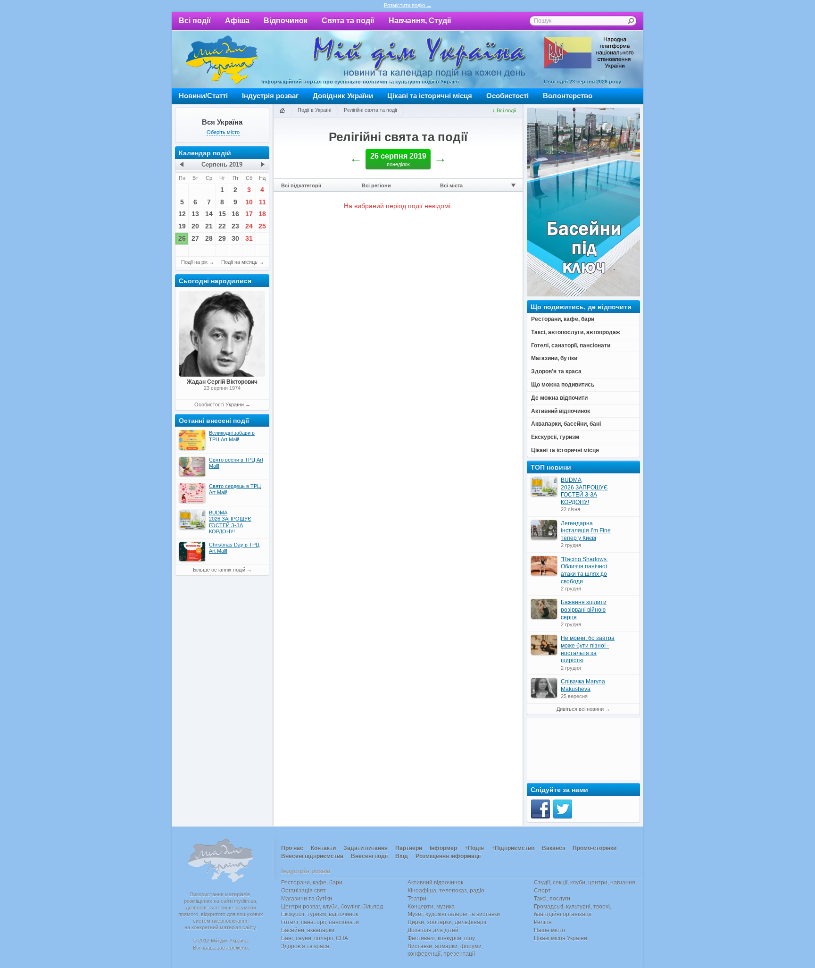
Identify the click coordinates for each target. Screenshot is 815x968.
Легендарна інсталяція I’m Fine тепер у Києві (586, 530)
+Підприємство (512, 848)
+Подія (474, 848)
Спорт (542, 890)
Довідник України (343, 96)
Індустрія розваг (270, 96)
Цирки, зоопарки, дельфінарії (447, 922)
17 (249, 214)
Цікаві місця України (560, 938)
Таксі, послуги (552, 898)
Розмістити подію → (408, 5)
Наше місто (549, 930)
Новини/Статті (203, 96)
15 (222, 214)
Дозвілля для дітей (433, 930)
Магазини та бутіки (306, 898)
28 (209, 238)
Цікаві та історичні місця (429, 96)
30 (235, 238)
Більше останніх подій (219, 569)
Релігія (543, 922)
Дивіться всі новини (580, 709)
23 (235, 226)
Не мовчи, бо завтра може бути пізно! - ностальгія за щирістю (588, 649)
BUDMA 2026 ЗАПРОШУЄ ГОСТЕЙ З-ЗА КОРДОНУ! (584, 491)
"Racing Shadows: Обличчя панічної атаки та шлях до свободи (584, 570)
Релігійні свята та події (370, 110)
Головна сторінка (282, 111)
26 (182, 238)
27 (195, 238)
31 (249, 238)
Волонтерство (567, 96)
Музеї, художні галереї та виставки (454, 914)
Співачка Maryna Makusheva (583, 685)
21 (209, 226)
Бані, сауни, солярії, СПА (314, 938)
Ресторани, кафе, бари (311, 882)
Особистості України (219, 404)
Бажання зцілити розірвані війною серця (584, 609)
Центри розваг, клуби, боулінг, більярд (332, 906)
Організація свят (303, 890)
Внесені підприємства (312, 856)
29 (222, 238)
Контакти (323, 848)
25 (262, 226)
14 (209, 214)
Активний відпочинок (435, 882)
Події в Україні (314, 110)
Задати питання (365, 848)
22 (222, 226)
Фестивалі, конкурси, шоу (441, 938)
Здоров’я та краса (305, 946)
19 (182, 226)
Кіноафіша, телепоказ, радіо (446, 890)
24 (249, 226)
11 (262, 202)
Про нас (292, 848)
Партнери (408, 848)
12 (182, 214)
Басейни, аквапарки (307, 930)
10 (249, 202)
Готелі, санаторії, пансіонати (320, 922)
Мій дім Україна (222, 59)
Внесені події (369, 856)
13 (195, 214)
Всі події (195, 21)
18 (262, 214)
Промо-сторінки (594, 848)
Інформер (443, 848)
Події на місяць (239, 262)
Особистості (507, 96)
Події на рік (194, 262)
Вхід (401, 856)
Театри (417, 898)
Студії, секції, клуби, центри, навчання (584, 882)
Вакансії (553, 848)
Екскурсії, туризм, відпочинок (319, 914)
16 (235, 214)
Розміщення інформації (448, 856)
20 (195, 226)
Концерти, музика (431, 906)
